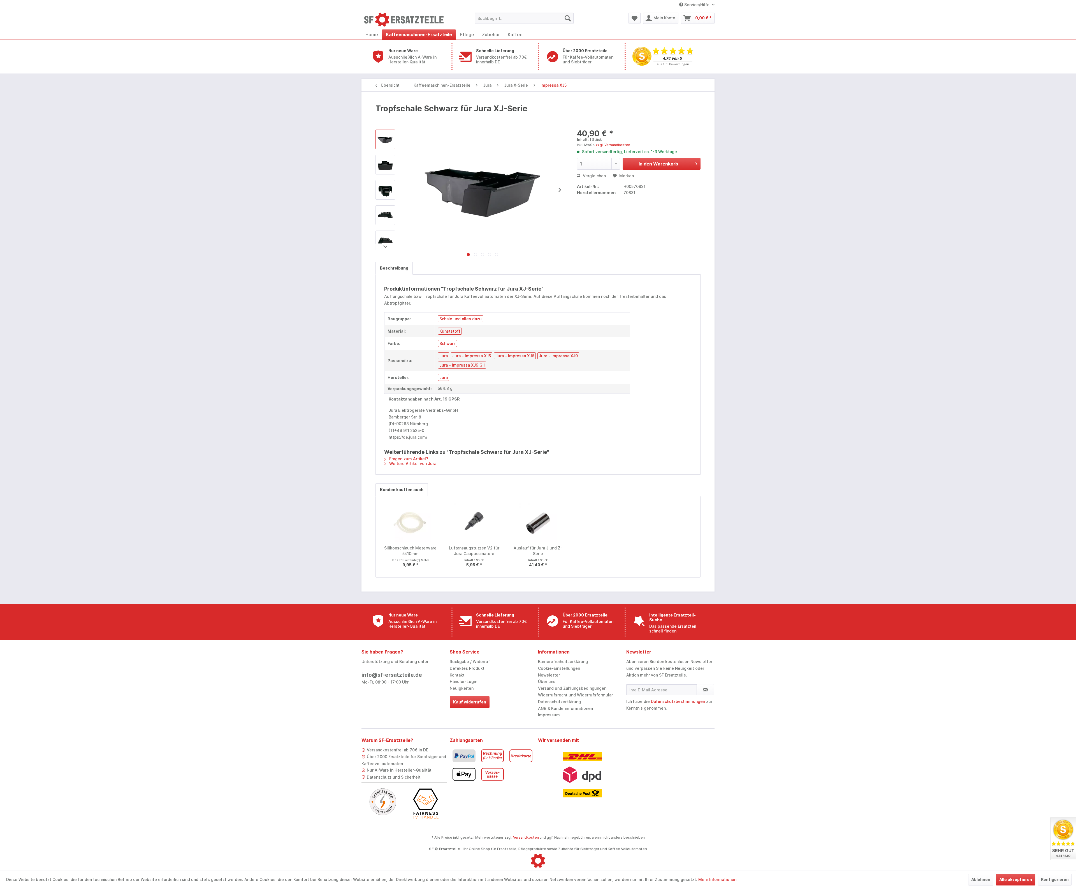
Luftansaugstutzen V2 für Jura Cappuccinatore (474, 551)
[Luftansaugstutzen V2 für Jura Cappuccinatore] (474, 522)
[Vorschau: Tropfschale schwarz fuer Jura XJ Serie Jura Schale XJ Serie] (385, 139)
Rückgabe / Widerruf (470, 661)
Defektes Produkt (467, 668)
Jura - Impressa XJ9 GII (462, 365)
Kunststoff (449, 331)
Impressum (549, 714)
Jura (443, 355)
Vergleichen (594, 175)
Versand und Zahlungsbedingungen (572, 688)
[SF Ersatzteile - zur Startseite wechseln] (406, 20)
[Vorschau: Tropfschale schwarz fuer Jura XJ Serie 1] (385, 164)
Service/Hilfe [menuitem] (697, 4)
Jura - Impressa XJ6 (514, 355)
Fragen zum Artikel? (408, 458)
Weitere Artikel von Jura (412, 463)
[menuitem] (524, 18)
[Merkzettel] (635, 18)
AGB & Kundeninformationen (565, 708)
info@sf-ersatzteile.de (391, 675)
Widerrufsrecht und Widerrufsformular (575, 695)
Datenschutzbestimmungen (678, 701)
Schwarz (447, 343)
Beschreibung (394, 268)
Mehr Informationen (717, 879)
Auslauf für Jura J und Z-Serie (538, 551)
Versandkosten (526, 837)
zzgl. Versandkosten (613, 145)
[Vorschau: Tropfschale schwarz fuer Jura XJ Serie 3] (385, 215)
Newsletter (549, 675)
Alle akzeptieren (1015, 879)
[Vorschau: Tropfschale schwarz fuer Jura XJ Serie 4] (385, 240)
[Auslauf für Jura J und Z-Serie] (538, 522)
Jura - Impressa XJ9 (558, 355)
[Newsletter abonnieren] (705, 689)
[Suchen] (568, 18)
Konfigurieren (1055, 879)
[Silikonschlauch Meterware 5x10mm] (410, 522)
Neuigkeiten (462, 688)
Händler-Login (463, 681)
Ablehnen (980, 879)
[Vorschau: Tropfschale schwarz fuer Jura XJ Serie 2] (385, 190)
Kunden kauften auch (401, 489)
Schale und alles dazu (460, 318)
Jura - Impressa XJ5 (471, 355)
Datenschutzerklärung (559, 701)
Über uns (546, 681)
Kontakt (457, 675)
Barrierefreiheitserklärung (563, 661)
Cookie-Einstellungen (559, 668)
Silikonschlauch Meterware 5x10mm (410, 551)
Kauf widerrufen (469, 702)
